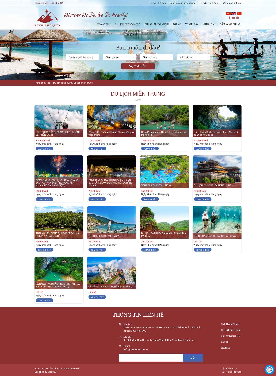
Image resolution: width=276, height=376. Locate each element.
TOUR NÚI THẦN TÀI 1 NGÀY (156, 185)
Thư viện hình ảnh (208, 2)
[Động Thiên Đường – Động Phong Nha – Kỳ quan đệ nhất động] (217, 121)
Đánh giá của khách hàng (182, 2)
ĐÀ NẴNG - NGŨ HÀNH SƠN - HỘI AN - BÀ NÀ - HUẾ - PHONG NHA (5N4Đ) (58, 285)
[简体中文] (239, 13)
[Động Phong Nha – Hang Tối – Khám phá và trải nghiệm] (164, 121)
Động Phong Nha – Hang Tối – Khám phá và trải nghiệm (163, 133)
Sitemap (225, 347)
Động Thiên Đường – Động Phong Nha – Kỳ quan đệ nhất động (216, 133)
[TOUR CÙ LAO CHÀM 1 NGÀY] (111, 222)
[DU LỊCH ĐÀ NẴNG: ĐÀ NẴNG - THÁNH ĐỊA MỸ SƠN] (164, 222)
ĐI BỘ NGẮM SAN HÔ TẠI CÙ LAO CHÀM (215, 235)
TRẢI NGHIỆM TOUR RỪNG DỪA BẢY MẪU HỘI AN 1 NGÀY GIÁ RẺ (58, 234)
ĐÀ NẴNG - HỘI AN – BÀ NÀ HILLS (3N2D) (110, 286)
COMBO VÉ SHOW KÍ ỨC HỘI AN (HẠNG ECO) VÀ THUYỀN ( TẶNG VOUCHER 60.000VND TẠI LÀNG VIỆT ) (57, 182)
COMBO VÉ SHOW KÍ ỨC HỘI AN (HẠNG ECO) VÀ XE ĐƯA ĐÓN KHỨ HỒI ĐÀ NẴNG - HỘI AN (111, 182)
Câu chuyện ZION (230, 336)
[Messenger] (237, 18)
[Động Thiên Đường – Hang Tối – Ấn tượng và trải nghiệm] (111, 121)
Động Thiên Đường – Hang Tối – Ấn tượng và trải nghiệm (111, 133)
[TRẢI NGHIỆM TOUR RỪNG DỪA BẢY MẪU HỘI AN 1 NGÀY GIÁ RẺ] (58, 222)
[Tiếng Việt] (228, 13)
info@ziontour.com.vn (136, 349)
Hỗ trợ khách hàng (231, 330)
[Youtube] (233, 18)
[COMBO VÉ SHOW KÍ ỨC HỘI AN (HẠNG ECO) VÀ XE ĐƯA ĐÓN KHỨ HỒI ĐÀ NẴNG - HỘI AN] (111, 171)
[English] (233, 13)
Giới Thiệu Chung (230, 324)
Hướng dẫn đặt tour (231, 2)
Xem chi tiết (44, 148)
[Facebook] (229, 18)
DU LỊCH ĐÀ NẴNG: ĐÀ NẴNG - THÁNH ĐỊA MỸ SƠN (163, 234)
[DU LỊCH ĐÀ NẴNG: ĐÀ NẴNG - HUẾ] (217, 171)
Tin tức (153, 2)
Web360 (52, 371)
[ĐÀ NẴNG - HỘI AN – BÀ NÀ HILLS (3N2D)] (111, 273)
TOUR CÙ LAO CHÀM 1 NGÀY (103, 235)
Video (163, 2)
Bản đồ (224, 341)
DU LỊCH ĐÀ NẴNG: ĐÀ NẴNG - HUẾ (212, 185)
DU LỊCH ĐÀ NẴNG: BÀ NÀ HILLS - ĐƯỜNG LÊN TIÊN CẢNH (58, 133)
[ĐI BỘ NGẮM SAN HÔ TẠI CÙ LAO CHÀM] (217, 222)
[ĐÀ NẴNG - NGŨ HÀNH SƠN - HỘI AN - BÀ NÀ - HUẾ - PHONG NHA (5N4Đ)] (58, 273)
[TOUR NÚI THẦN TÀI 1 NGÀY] (164, 171)
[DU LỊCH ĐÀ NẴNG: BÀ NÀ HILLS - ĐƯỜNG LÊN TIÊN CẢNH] (58, 121)
